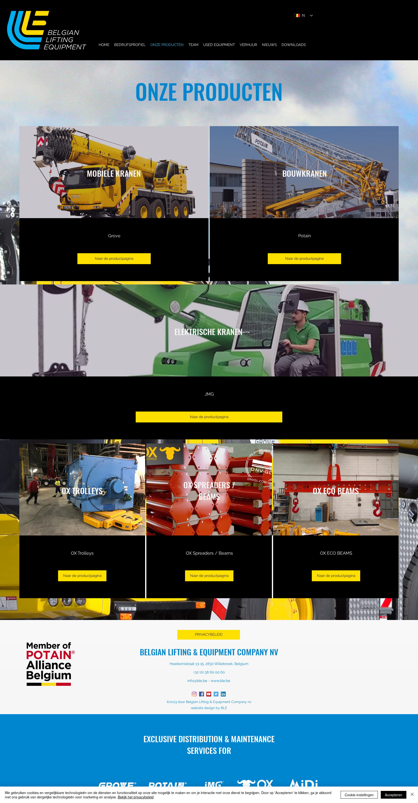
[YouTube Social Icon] (208, 694)
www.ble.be (220, 681)
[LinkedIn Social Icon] (223, 694)
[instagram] (194, 694)
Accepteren (393, 794)
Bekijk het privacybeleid (136, 797)
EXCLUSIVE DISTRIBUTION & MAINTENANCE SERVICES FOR (209, 745)
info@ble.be (197, 681)
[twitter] (216, 694)
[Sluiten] (412, 794)
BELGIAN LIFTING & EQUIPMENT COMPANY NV (209, 652)
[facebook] (201, 694)
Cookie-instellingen (359, 794)
